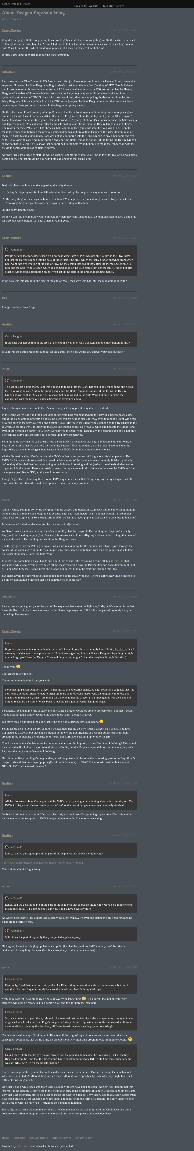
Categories (19, 1137)
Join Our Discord (113, 5)
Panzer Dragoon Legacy (16, 3)
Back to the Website (86, 5)
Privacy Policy (83, 1137)
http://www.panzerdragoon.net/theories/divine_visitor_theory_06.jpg (42, 862)
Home (5, 1137)
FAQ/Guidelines (38, 1137)
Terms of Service (61, 1137)
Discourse (22, 1146)
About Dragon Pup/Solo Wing (33, 13)
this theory (117, 560)
